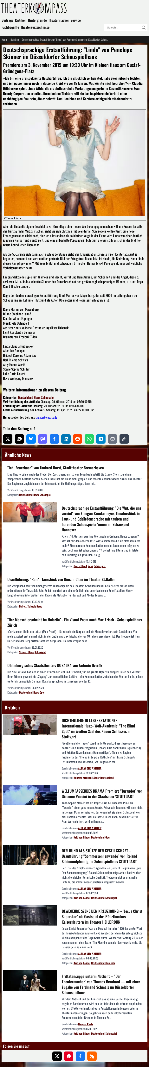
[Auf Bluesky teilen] (31, 439)
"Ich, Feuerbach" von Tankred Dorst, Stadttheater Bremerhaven (55, 468)
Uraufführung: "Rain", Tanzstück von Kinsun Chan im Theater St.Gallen (61, 579)
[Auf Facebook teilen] (54, 439)
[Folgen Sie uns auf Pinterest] (68, 1056)
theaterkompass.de (46, 417)
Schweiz (31, 606)
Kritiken (20, 20)
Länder (96, 778)
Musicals (110, 963)
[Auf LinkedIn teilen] (66, 439)
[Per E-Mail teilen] (112, 439)
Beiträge (7, 20)
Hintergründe (37, 20)
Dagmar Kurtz (85, 1024)
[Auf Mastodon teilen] (42, 439)
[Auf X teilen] (7, 439)
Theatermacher (58, 20)
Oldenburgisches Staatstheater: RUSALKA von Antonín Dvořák (54, 665)
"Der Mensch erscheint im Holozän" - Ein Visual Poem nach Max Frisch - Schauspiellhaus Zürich (74, 622)
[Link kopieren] (124, 439)
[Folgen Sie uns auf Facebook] (80, 1056)
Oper (42, 692)
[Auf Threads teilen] (19, 439)
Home (4, 39)
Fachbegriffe (10, 27)
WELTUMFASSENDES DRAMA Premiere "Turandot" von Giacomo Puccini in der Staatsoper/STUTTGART (102, 793)
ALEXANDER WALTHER (89, 768)
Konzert (78, 778)
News (37, 397)
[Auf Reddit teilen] (77, 439)
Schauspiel (47, 397)
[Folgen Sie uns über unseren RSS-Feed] (92, 1056)
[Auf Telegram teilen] (101, 439)
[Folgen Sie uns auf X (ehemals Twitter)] (57, 1056)
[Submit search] (143, 27)
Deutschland (25, 397)
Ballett (23, 606)
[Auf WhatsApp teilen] (89, 439)
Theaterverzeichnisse (35, 27)
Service (76, 20)
